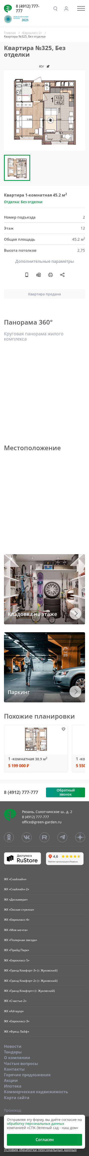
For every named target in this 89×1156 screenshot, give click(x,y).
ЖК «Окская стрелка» (19, 909)
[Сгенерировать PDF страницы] (38, 274)
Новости (13, 1046)
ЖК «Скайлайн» (15, 879)
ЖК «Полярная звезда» (20, 940)
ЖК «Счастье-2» (15, 1001)
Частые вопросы (21, 1063)
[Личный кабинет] (66, 9)
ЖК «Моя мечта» (16, 930)
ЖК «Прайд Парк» (16, 950)
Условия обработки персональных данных (40, 1150)
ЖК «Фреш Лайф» (16, 1031)
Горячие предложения (27, 1074)
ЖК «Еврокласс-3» (16, 1021)
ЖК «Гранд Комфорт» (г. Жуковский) (29, 991)
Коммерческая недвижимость (36, 1091)
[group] (44, 110)
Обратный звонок (66, 792)
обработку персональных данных (35, 1123)
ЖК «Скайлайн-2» (16, 889)
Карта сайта (16, 1097)
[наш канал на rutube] (44, 837)
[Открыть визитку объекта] (26, 274)
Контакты (14, 1069)
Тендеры (13, 1052)
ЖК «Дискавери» (16, 899)
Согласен (45, 1139)
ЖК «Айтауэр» (14, 1011)
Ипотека (13, 1086)
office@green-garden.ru (42, 822)
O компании (17, 1057)
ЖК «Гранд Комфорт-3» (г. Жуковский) (31, 970)
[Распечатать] (50, 274)
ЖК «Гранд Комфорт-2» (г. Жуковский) (31, 981)
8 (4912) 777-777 (27, 8)
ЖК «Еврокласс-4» (16, 920)
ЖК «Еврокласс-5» (16, 960)
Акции (11, 1080)
